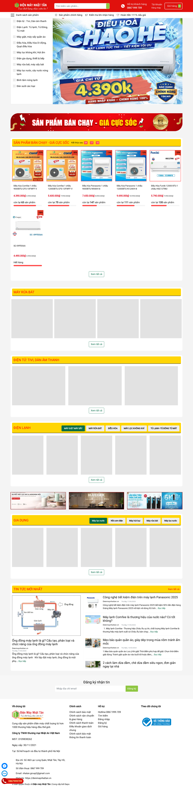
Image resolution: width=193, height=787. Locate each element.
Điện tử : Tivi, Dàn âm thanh (31, 21)
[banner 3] (154, 500)
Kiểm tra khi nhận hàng (101, 15)
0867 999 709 (134, 7)
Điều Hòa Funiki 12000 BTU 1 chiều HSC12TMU (164, 187)
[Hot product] (96, 122)
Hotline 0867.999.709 (109, 712)
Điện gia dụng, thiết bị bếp (30, 58)
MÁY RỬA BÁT (24, 292)
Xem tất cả (96, 274)
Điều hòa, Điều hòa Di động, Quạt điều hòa (31, 44)
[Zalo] (5, 773)
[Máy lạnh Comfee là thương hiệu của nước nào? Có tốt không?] (92, 619)
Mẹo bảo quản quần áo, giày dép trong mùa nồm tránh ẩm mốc (141, 641)
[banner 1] (38, 500)
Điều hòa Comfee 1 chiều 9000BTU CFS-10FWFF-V (25, 187)
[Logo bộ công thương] (156, 721)
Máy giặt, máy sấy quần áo (31, 36)
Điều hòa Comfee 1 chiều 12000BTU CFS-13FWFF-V (60, 187)
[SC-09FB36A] (27, 225)
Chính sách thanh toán (81, 722)
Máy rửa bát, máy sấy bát (30, 64)
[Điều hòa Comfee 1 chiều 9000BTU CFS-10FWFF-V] (27, 165)
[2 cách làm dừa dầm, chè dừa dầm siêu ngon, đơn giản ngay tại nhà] (92, 664)
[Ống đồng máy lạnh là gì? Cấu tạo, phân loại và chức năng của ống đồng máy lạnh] (46, 615)
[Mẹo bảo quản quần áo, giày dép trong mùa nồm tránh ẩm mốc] (92, 642)
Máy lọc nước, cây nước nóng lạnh (32, 72)
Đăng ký (131, 688)
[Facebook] (5, 766)
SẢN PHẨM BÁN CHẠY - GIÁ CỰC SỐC (41, 143)
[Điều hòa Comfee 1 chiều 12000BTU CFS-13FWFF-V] (62, 165)
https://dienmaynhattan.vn (38, 778)
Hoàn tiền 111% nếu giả (133, 15)
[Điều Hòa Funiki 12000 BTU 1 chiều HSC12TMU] (165, 165)
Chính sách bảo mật (80, 712)
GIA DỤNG (21, 520)
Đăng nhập (156, 8)
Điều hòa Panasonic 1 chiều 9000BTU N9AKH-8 (95, 187)
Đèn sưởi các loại (26, 86)
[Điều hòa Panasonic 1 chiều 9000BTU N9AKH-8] (96, 165)
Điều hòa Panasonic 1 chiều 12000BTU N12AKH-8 (129, 187)
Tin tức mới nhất (28, 589)
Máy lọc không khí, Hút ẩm (31, 52)
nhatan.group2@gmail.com (36, 773)
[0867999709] (5, 781)
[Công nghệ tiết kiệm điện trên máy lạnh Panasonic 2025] (92, 602)
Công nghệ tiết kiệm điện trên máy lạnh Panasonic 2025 (140, 597)
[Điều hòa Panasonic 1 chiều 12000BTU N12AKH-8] (131, 165)
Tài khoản (157, 4)
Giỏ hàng (103, 726)
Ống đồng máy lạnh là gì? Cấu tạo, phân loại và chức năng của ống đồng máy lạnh (43, 642)
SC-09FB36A (19, 246)
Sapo (67, 784)
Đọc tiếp (22, 661)
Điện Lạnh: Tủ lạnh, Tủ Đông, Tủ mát (32, 29)
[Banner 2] (96, 500)
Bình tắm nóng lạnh (27, 80)
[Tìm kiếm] (107, 6)
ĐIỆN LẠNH (22, 428)
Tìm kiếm (103, 715)
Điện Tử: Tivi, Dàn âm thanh (36, 360)
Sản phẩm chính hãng (70, 15)
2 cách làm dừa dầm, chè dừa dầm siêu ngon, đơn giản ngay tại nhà (139, 664)
